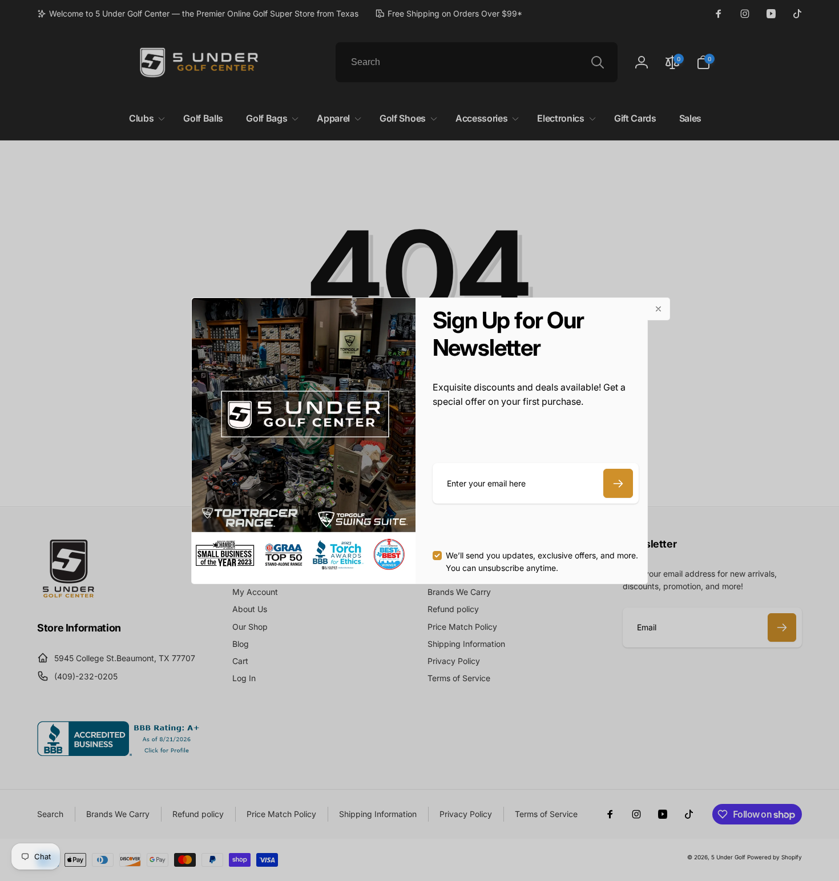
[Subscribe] (618, 483)
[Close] (658, 308)
